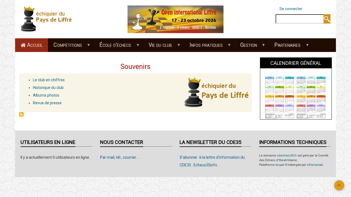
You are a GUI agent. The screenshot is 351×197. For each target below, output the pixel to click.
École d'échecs (112, 47)
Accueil (35, 45)
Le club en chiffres (49, 80)
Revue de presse (47, 103)
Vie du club (157, 47)
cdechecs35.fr (287, 155)
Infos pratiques (203, 47)
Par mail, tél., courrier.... (119, 157)
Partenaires (285, 47)
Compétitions (65, 47)
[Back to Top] (339, 185)
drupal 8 (281, 165)
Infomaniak (315, 165)
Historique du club (48, 87)
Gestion (246, 47)
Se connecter (290, 9)
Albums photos (46, 95)
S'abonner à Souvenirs (21, 114)
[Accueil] (48, 19)
